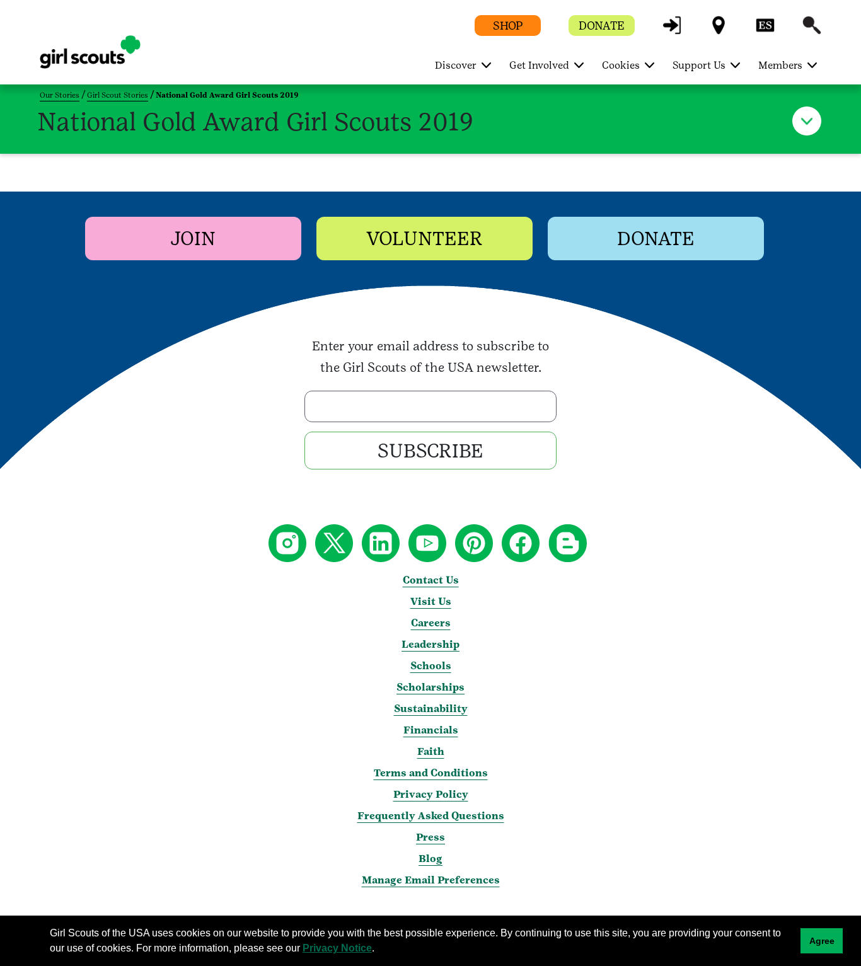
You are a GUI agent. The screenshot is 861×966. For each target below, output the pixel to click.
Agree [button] (822, 941)
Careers (431, 623)
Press (430, 837)
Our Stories (59, 95)
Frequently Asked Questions (430, 816)
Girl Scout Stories (117, 95)
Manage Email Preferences (431, 880)
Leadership (430, 644)
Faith (430, 751)
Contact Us (431, 580)
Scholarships (430, 687)
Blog (430, 859)
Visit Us (430, 601)
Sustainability (431, 709)
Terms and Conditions (431, 773)
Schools (430, 666)
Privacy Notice (337, 948)
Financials (430, 730)
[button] (671, 31)
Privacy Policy (430, 794)
